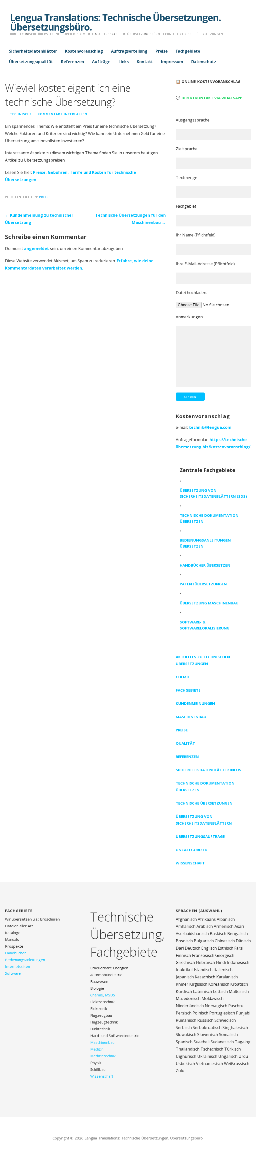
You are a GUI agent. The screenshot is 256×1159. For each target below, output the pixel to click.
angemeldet (36, 248)
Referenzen (72, 61)
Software (13, 973)
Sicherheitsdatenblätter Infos (208, 769)
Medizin (97, 1049)
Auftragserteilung (129, 51)
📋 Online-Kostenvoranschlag (208, 81)
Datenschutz (203, 61)
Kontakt (145, 61)
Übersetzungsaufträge (200, 836)
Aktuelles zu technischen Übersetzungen (203, 660)
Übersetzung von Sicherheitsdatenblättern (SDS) (213, 493)
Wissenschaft (190, 862)
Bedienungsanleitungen (25, 959)
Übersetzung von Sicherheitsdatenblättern (204, 820)
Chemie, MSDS (102, 994)
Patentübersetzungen (203, 583)
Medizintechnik (103, 1055)
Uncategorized (192, 849)
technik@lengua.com (210, 427)
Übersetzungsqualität (31, 61)
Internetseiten (17, 966)
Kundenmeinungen (195, 703)
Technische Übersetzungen (204, 803)
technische (21, 114)
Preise (162, 51)
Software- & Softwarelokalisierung (205, 624)
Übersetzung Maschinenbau (209, 602)
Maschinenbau (191, 716)
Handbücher (15, 952)
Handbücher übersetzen (205, 565)
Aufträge (101, 61)
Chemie (183, 676)
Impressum (172, 61)
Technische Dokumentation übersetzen (209, 518)
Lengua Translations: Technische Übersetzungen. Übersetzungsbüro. (115, 22)
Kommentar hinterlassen (62, 114)
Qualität (185, 743)
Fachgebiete (188, 51)
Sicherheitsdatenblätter (33, 51)
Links (123, 61)
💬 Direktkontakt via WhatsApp (209, 97)
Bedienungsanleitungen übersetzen (205, 543)
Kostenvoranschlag (84, 51)
